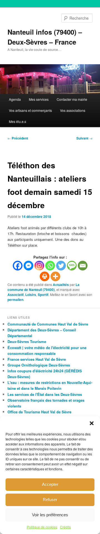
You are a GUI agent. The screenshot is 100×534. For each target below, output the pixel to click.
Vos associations (72, 110)
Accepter (50, 484)
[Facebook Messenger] (28, 265)
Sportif (43, 294)
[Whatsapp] (50, 265)
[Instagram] (39, 265)
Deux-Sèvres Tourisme (27, 341)
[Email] (83, 265)
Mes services (39, 99)
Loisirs (30, 294)
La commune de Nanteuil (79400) (43, 287)
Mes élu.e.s (17, 121)
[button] (91, 423)
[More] (55, 276)
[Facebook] (17, 265)
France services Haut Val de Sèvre (37, 359)
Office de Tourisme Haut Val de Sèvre (39, 411)
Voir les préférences (50, 514)
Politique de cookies (42, 527)
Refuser (50, 499)
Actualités (61, 284)
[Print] (44, 276)
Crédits (65, 527)
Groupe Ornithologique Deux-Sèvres (39, 365)
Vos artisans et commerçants (30, 110)
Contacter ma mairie (72, 99)
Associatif (16, 294)
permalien (15, 299)
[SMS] (72, 265)
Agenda (15, 99)
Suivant (84, 138)
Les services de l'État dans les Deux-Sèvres (45, 394)
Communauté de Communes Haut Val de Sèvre (48, 324)
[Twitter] (61, 265)
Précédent (18, 138)
